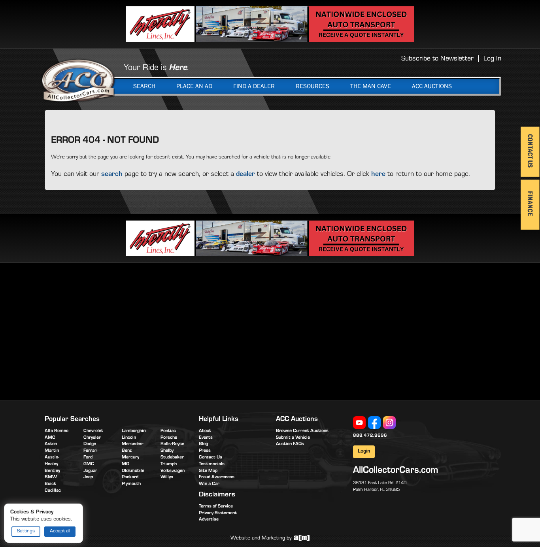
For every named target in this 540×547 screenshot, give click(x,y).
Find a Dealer (254, 86)
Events (206, 438)
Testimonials (212, 464)
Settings (26, 531)
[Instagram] (389, 423)
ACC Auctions (432, 86)
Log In (492, 59)
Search (144, 86)
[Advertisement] (111, 330)
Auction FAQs (290, 444)
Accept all (60, 531)
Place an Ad (194, 86)
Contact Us (210, 457)
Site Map (208, 471)
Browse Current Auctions (302, 431)
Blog (203, 444)
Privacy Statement (218, 513)
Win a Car (209, 484)
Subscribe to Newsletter (437, 59)
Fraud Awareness (216, 477)
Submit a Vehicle (293, 438)
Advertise (209, 519)
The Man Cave (370, 86)
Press (205, 451)
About (205, 431)
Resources (312, 86)
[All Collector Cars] (78, 80)
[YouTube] (359, 423)
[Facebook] (374, 423)
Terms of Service (216, 506)
